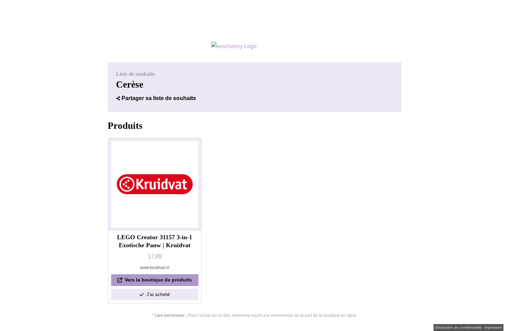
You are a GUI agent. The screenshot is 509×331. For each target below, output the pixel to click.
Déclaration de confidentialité (458, 327)
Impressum (493, 327)
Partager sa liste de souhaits (159, 98)
